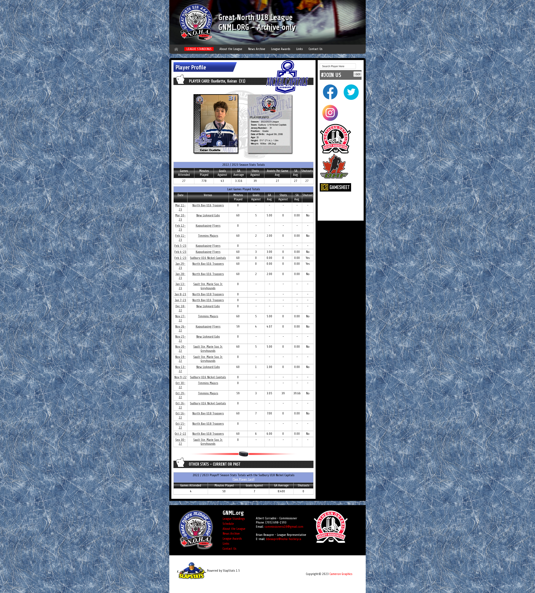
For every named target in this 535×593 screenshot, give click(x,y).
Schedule (228, 524)
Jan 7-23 (180, 300)
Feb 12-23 (180, 228)
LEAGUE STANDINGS (198, 49)
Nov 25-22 (180, 339)
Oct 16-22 (180, 415)
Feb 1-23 (180, 258)
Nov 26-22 (180, 329)
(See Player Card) (244, 479)
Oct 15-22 (180, 426)
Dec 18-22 (180, 308)
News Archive (256, 49)
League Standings (234, 519)
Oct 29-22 (180, 395)
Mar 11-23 (180, 207)
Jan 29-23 (180, 266)
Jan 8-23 (180, 294)
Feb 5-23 (180, 246)
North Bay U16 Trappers (208, 205)
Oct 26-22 (180, 405)
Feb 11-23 (180, 238)
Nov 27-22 (180, 318)
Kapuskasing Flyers (208, 226)
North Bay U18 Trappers (208, 294)
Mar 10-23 (180, 217)
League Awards (280, 49)
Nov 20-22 (180, 349)
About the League (230, 49)
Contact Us (315, 49)
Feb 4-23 (180, 252)
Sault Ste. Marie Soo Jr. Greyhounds (208, 286)
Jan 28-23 (180, 276)
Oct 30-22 (180, 385)
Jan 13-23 (180, 286)
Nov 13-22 (180, 369)
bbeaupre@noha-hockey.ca (283, 539)
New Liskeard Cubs (208, 215)
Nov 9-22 (180, 377)
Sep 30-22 (180, 442)
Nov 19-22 (180, 359)
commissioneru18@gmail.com (284, 527)
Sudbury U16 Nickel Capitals (208, 258)
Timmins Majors (208, 236)
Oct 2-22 (180, 434)
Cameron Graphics (341, 574)
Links (299, 49)
